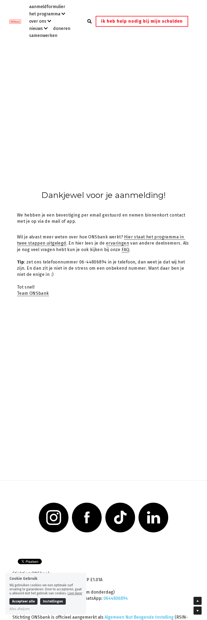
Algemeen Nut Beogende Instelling (139, 617)
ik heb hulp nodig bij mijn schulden (142, 21)
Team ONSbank (33, 293)
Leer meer (75, 593)
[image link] (17, 21)
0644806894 (116, 598)
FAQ (125, 249)
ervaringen (117, 243)
